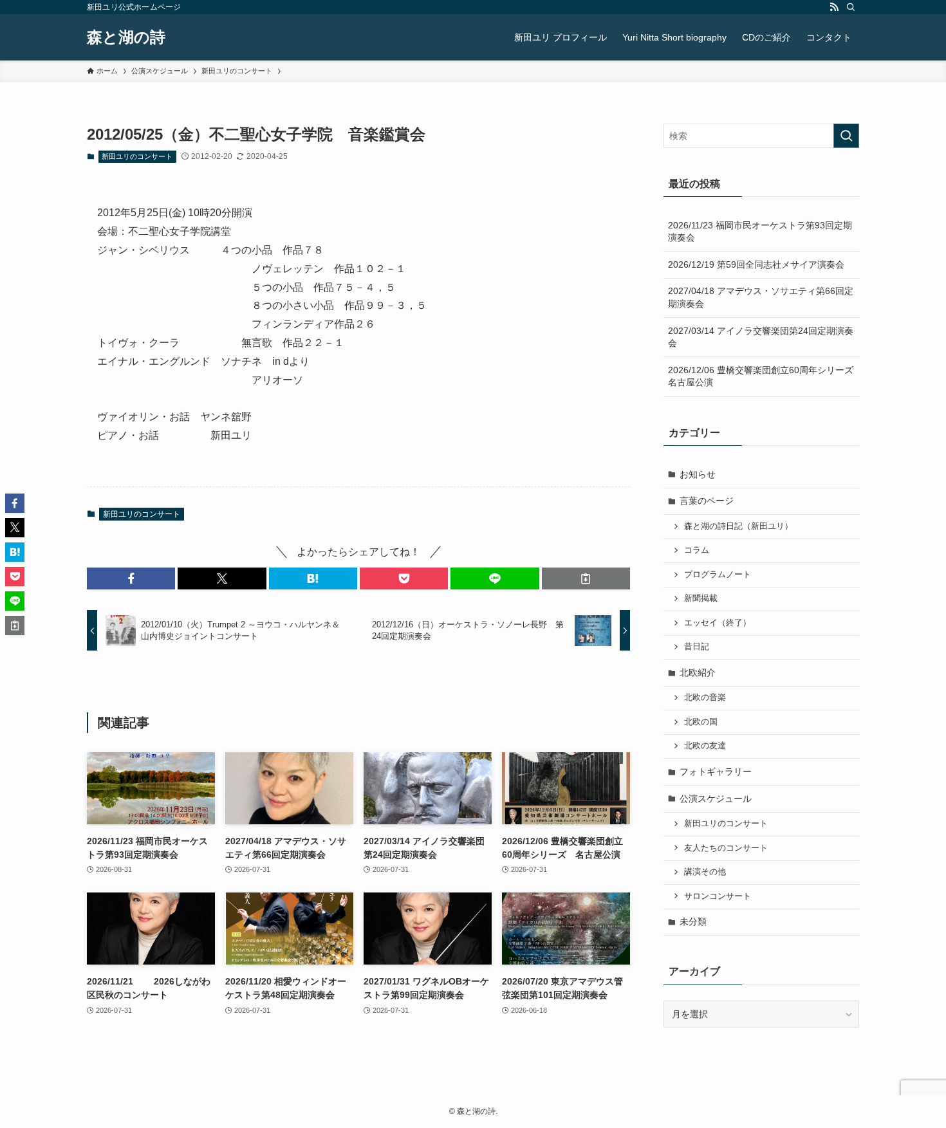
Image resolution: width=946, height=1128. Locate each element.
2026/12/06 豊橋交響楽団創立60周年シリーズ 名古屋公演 (763, 376)
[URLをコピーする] (586, 578)
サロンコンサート (717, 896)
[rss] (834, 7)
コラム (696, 550)
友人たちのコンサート (726, 848)
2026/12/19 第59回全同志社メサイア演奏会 (756, 264)
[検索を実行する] (846, 136)
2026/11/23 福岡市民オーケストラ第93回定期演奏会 (760, 231)
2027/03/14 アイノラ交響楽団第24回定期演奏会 (760, 337)
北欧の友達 (705, 745)
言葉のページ (707, 500)
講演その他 (705, 871)
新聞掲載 (701, 598)
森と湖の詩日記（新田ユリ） (738, 526)
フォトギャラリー (716, 771)
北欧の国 (701, 721)
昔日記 (696, 646)
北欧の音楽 (705, 697)
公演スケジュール (716, 798)
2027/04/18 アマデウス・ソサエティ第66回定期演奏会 (760, 297)
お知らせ (698, 474)
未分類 (693, 921)
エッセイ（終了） (717, 622)
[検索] (850, 7)
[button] (131, 578)
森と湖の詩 (126, 37)
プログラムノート (717, 574)
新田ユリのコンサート (137, 156)
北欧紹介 (698, 672)
